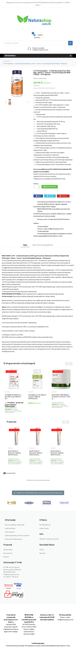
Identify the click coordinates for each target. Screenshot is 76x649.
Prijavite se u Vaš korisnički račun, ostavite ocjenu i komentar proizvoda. (38, 493)
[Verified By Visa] (18, 586)
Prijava (41, 550)
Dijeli (39, 196)
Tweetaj (51, 196)
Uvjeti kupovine (10, 532)
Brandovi (6, 557)
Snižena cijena (7, 550)
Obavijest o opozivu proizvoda (49, 539)
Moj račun (42, 553)
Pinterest (64, 196)
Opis (25, 245)
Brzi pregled (6, 411)
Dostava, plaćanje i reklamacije (14, 525)
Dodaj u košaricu (50, 187)
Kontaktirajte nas (45, 525)
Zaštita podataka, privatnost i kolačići (17, 535)
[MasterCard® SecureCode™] (8, 586)
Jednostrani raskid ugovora (13, 539)
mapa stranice (44, 528)
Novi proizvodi (7, 553)
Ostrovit (7, 391)
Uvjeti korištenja (10, 528)
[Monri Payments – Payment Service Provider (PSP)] (13, 594)
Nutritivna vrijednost (43, 245)
